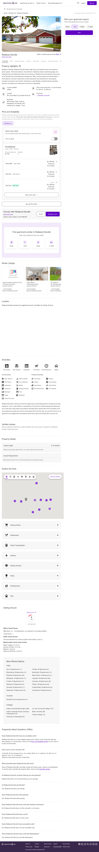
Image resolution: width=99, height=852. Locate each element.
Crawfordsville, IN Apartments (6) (42, 687)
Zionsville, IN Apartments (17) (15, 687)
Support (55, 844)
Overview (5, 61)
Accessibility (56, 846)
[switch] (55, 138)
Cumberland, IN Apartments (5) (41, 690)
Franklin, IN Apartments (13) (15, 681)
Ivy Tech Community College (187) (42, 708)
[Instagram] (93, 844)
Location (28, 61)
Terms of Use (28, 846)
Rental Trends (47, 844)
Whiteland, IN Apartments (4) (15, 684)
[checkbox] (11, 244)
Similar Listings (19, 61)
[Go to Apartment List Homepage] (10, 3)
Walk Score (30, 612)
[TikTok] (96, 844)
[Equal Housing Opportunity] (79, 844)
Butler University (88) (38, 711)
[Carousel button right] (58, 34)
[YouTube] (90, 844)
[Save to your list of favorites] (58, 20)
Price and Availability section (39, 741)
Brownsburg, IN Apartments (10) (16, 672)
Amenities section (44, 769)
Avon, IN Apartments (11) (14, 669)
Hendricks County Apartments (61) (17, 699)
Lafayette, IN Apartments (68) (41, 678)
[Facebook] (85, 844)
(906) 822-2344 (6, 57)
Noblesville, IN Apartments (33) (16, 690)
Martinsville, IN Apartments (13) (42, 672)
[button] (21, 501)
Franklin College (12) (38, 714)
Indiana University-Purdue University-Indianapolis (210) (17, 713)
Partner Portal (66, 846)
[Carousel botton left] (5, 34)
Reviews (43, 61)
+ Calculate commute (43, 95)
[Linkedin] (82, 844)
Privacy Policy (66, 844)
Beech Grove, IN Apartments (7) (42, 675)
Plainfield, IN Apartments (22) (15, 675)
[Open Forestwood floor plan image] (53, 150)
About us (27, 844)
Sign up (92, 3)
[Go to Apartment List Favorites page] (78, 3)
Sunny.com (47, 846)
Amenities (36, 61)
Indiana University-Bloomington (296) (17, 708)
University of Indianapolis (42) (15, 716)
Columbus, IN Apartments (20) (41, 681)
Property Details (53, 61)
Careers (37, 844)
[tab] (8, 123)
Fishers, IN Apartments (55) (40, 684)
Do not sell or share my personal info (35, 849)
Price (11, 61)
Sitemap (37, 846)
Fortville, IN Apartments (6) (40, 669)
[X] (88, 844)
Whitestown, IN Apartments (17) (16, 678)
